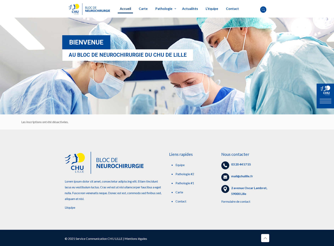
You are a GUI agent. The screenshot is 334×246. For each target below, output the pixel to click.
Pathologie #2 (185, 174)
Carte (179, 192)
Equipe (180, 165)
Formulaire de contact (235, 201)
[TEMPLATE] (89, 8)
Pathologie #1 (185, 183)
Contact (181, 201)
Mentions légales (135, 238)
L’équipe (70, 207)
